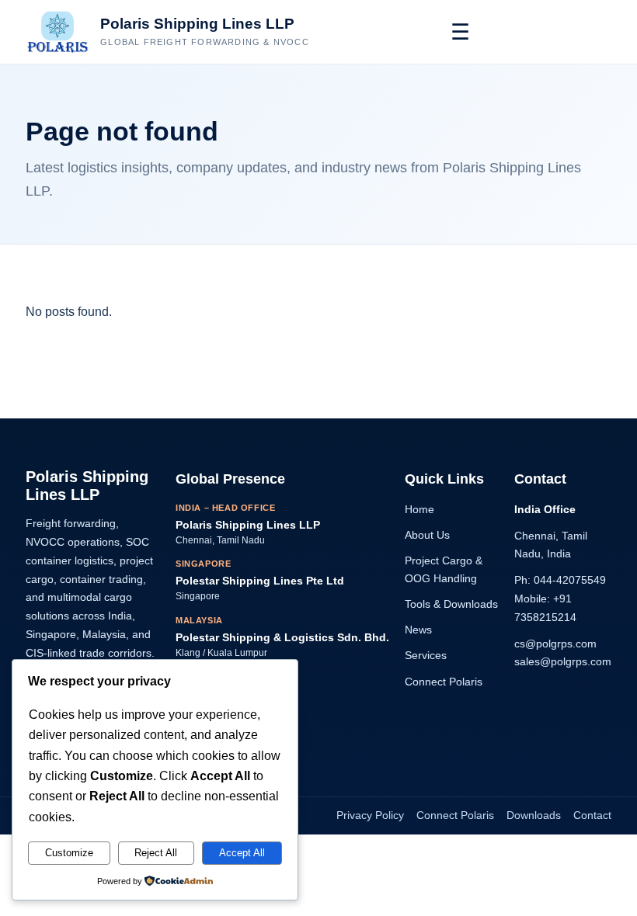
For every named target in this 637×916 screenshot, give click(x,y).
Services (426, 655)
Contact (592, 815)
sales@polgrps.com (562, 661)
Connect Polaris (443, 681)
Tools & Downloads (451, 604)
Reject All (155, 853)
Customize (69, 853)
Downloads (533, 815)
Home (419, 509)
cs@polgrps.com (555, 643)
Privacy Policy (370, 815)
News (418, 629)
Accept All (242, 853)
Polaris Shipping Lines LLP (197, 24)
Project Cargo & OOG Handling (443, 569)
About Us (427, 535)
